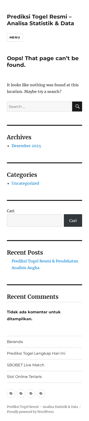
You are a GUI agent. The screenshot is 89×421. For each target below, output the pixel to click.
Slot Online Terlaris (24, 376)
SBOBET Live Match (25, 365)
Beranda (15, 341)
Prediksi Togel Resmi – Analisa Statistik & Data (40, 20)
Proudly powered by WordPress (30, 412)
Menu (14, 37)
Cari (10, 210)
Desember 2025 (26, 145)
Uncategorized (25, 183)
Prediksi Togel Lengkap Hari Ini (36, 353)
